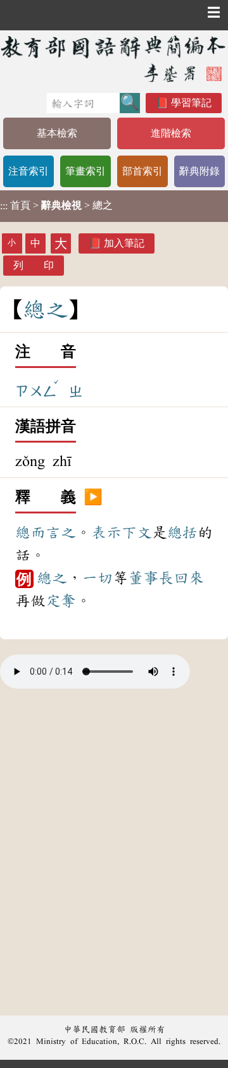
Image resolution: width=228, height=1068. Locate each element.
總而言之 (45, 532)
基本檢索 (57, 133)
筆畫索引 (85, 171)
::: (4, 205)
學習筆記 (191, 102)
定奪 (61, 600)
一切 (97, 578)
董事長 (151, 578)
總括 (182, 532)
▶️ (93, 497)
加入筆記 (124, 243)
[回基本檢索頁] (114, 58)
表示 (106, 532)
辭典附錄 (199, 171)
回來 (189, 578)
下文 (137, 532)
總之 (52, 578)
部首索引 (142, 171)
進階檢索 (171, 133)
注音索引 (28, 171)
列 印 (33, 265)
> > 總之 (56, 205)
